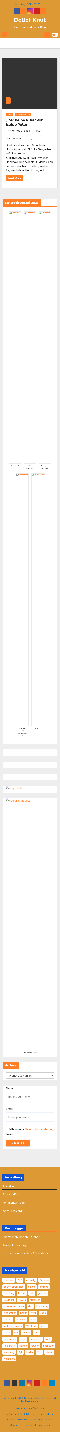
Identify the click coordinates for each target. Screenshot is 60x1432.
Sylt (20, 1352)
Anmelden (9, 1186)
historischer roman (14, 1306)
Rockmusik (10, 1345)
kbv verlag (42, 1306)
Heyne (22, 1299)
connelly (31, 1280)
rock (48, 1339)
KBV (30, 1306)
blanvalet (9, 1280)
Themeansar (32, 1401)
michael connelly (13, 1326)
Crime (9, 114)
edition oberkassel (14, 1286)
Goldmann (9, 1299)
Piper (23, 1339)
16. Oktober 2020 (19, 131)
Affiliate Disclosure (34, 1408)
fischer (22, 1293)
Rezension (36, 1339)
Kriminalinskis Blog (14, 1245)
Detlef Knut (30, 20)
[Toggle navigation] (24, 35)
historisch (35, 1299)
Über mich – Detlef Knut (23, 1425)
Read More (15, 178)
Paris (36, 1332)
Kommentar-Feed (13, 1202)
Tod (39, 1352)
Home (19, 1408)
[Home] (5, 34)
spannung (9, 1352)
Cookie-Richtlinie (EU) (17, 1414)
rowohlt (35, 1345)
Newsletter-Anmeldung (30, 1419)
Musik (7, 1332)
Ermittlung (9, 1293)
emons (32, 1286)
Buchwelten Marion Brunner (21, 1237)
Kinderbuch (10, 1312)
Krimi (33, 1312)
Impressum (44, 1425)
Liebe (43, 1312)
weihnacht (9, 1358)
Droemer (44, 1280)
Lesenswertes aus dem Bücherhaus (25, 1253)
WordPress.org (12, 1211)
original (26, 1332)
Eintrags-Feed (11, 1194)
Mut (16, 1332)
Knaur (23, 1312)
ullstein (49, 1352)
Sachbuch (48, 1345)
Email (9, 1108)
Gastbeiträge (23, 114)
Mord (43, 1326)
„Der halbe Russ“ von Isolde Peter (25, 122)
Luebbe (8, 1319)
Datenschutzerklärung (39, 1129)
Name (10, 1088)
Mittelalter (31, 1326)
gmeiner (42, 1293)
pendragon (10, 1339)
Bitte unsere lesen (29, 1132)
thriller (29, 1352)
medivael (21, 1319)
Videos (49, 1419)
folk (32, 1293)
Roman (23, 1345)
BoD (20, 1280)
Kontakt (11, 1419)
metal (33, 1319)
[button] (42, 35)
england (44, 1286)
